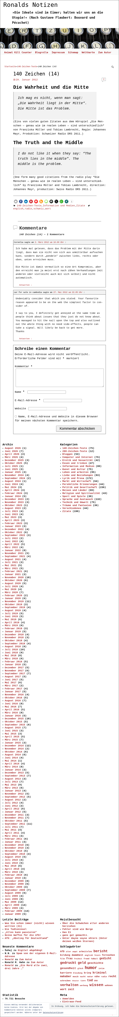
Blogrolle (41, 52)
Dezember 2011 (14, 815)
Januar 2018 (13, 664)
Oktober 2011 (13, 821)
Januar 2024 (13, 496)
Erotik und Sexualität (77, 460)
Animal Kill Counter (18, 52)
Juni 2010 (11, 863)
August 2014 (13, 755)
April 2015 (12, 736)
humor (91, 968)
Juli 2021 (11, 562)
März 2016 (11, 712)
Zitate (80, 205)
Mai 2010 (10, 866)
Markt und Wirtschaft (76, 481)
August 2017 (13, 676)
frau (69, 958)
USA (96, 981)
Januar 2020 (13, 598)
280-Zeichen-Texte (74, 451)
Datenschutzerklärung (53, 1013)
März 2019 (11, 625)
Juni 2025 (11, 469)
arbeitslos (85, 951)
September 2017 (15, 673)
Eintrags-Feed (71, 1001)
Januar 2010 (13, 878)
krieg (87, 973)
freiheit (78, 959)
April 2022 (12, 544)
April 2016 (12, 709)
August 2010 (13, 857)
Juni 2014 (11, 758)
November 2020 (14, 577)
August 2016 (13, 700)
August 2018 (13, 646)
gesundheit (68, 968)
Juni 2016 (11, 703)
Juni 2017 (11, 679)
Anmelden (68, 999)
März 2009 (11, 908)
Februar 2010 (13, 875)
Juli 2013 (11, 782)
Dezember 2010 (14, 845)
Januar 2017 (13, 691)
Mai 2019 (10, 619)
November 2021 (14, 553)
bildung (65, 955)
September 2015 (15, 725)
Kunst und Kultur (74, 469)
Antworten (25, 285)
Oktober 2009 (13, 887)
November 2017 (14, 670)
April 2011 (12, 833)
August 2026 (13, 448)
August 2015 (13, 727)
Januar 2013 (13, 791)
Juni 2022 (11, 541)
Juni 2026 (11, 451)
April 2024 (12, 490)
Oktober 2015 (13, 722)
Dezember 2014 (14, 746)
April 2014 (12, 764)
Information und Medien (59, 205)
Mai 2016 (10, 707)
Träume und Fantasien (76, 505)
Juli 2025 (11, 466)
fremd (86, 959)
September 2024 (15, 478)
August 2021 (13, 559)
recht (112, 976)
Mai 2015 (10, 734)
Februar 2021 (13, 571)
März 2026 (11, 457)
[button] (16, 201)
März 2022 (11, 547)
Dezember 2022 (14, 529)
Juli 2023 (11, 511)
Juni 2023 (11, 514)
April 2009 (12, 905)
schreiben (65, 980)
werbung (84, 985)
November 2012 (14, 794)
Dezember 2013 (14, 773)
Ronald (9, 959)
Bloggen (67, 454)
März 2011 (11, 836)
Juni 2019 (11, 616)
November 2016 (14, 694)
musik (76, 976)
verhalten (69, 985)
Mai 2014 (10, 761)
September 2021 (15, 556)
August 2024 (13, 481)
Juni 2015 (11, 731)
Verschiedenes (71, 508)
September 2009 (15, 890)
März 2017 (11, 685)
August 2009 (13, 893)
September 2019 (15, 607)
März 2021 (11, 568)
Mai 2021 (10, 565)
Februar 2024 (13, 493)
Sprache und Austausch (77, 499)
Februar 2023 (13, 523)
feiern (97, 955)
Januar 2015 (13, 743)
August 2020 (13, 583)
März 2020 (11, 592)
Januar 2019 (13, 631)
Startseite (10, 66)
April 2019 (12, 622)
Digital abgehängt (30, 950)
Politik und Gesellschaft (79, 487)
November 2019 (14, 601)
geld (82, 963)
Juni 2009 (11, 899)
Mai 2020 (10, 589)
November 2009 (14, 884)
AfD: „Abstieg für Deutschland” (26, 938)
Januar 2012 (13, 812)
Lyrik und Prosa (73, 478)
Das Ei (66, 932)
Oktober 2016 (13, 698)
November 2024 (14, 475)
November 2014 (14, 749)
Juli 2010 (11, 860)
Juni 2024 (11, 484)
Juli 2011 (11, 827)
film (62, 959)
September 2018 (15, 643)
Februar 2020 (13, 595)
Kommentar (23, 366)
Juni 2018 (11, 652)
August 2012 (13, 800)
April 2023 (12, 520)
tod (90, 980)
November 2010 (14, 848)
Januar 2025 (13, 472)
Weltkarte (88, 52)
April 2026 (12, 454)
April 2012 (12, 809)
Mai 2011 (10, 830)
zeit (71, 989)
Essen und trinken (74, 463)
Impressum (58, 52)
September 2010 (15, 854)
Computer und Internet (77, 457)
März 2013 (11, 788)
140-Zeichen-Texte (27, 66)
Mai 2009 (10, 902)
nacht (83, 977)
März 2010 (11, 872)
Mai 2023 (10, 517)
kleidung (77, 973)
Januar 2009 (13, 914)
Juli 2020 (11, 586)
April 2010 (12, 869)
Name (20, 392)
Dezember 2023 (14, 499)
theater (75, 981)
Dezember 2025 (14, 460)
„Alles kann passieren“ (21, 932)
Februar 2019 (13, 628)
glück (80, 968)
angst (74, 952)
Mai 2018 (10, 655)
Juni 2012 (11, 806)
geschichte (95, 963)
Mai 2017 (10, 682)
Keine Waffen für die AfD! (23, 935)
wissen (96, 985)
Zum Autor (104, 52)
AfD (62, 951)
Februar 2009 (13, 911)
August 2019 (13, 610)
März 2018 (11, 658)
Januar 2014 (13, 770)
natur (90, 976)
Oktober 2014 (13, 752)
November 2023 (14, 502)
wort (48, 209)
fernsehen (108, 955)
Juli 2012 (11, 803)
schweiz (39, 209)
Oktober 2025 (13, 463)
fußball (94, 959)
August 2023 (13, 508)
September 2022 (15, 535)
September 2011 (15, 824)
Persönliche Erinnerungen (79, 484)
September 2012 (15, 797)
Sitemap (73, 52)
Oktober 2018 (13, 640)
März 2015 (11, 740)
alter (68, 952)
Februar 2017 (13, 689)
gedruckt (68, 963)
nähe (97, 976)
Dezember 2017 (14, 667)
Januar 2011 (13, 842)
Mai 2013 (10, 785)
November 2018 (14, 637)
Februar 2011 (13, 839)
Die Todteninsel (16, 929)
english (18, 209)
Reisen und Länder (74, 490)
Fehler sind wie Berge (77, 929)
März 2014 (11, 767)
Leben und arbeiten (75, 472)
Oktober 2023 (13, 505)
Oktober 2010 (13, 851)
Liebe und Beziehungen (77, 475)
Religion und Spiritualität (81, 493)
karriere (66, 972)
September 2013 (15, 776)
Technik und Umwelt (75, 502)
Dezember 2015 (14, 718)
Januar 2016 (13, 716)
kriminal (100, 972)
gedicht (105, 958)
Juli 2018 (11, 649)
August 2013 (13, 779)
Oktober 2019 (13, 604)
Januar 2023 (13, 526)
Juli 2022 (11, 538)
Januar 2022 (13, 550)
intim (101, 968)
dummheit (77, 955)
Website (20, 408)
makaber (65, 976)
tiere (83, 981)
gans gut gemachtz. (75, 935)
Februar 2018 (13, 661)
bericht (100, 951)
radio (28, 209)
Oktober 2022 (13, 532)
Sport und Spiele (74, 496)
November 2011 (14, 818)
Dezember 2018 (14, 634)
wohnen (109, 985)
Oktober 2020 (13, 580)
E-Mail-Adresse (27, 400)
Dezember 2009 (14, 881)
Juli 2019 (11, 613)
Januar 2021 (13, 574)
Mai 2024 (10, 487)
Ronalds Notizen (30, 4)
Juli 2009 (11, 896)
